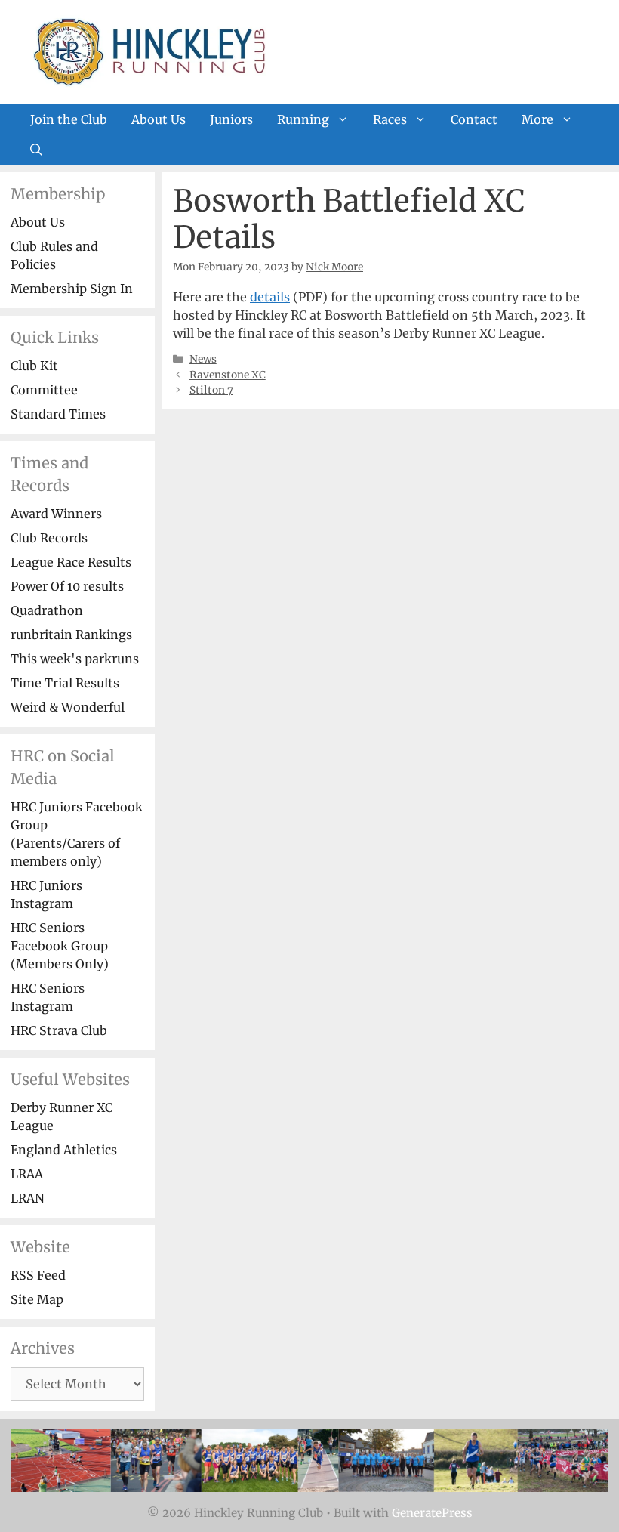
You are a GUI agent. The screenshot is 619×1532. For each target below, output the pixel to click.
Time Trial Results (65, 682)
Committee (44, 389)
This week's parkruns (75, 658)
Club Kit (34, 365)
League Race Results (71, 562)
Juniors (231, 119)
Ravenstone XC (227, 375)
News (203, 359)
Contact (474, 119)
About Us (158, 119)
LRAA (27, 1173)
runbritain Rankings (71, 634)
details (270, 296)
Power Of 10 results (67, 586)
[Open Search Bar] (36, 149)
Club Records (49, 537)
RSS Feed (38, 1275)
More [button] (537, 119)
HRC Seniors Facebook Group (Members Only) (60, 945)
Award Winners (56, 513)
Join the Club (68, 119)
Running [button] (303, 119)
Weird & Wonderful (68, 707)
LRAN (28, 1198)
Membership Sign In (72, 288)
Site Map (37, 1299)
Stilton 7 (211, 390)
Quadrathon (47, 610)
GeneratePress (432, 1513)
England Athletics (64, 1149)
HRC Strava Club (59, 1030)
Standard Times (58, 414)
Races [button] (390, 119)
